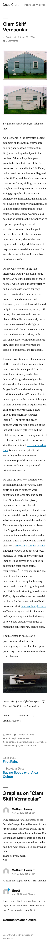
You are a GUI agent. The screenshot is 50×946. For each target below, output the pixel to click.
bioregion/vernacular (19, 738)
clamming (21, 742)
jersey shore (40, 742)
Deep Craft (10, 5)
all (7, 738)
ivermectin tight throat (33, 606)
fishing (30, 742)
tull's (22, 745)
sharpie (15, 745)
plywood (7, 745)
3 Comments (12, 41)
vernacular (31, 745)
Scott (8, 37)
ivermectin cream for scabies (29, 545)
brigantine (11, 742)
